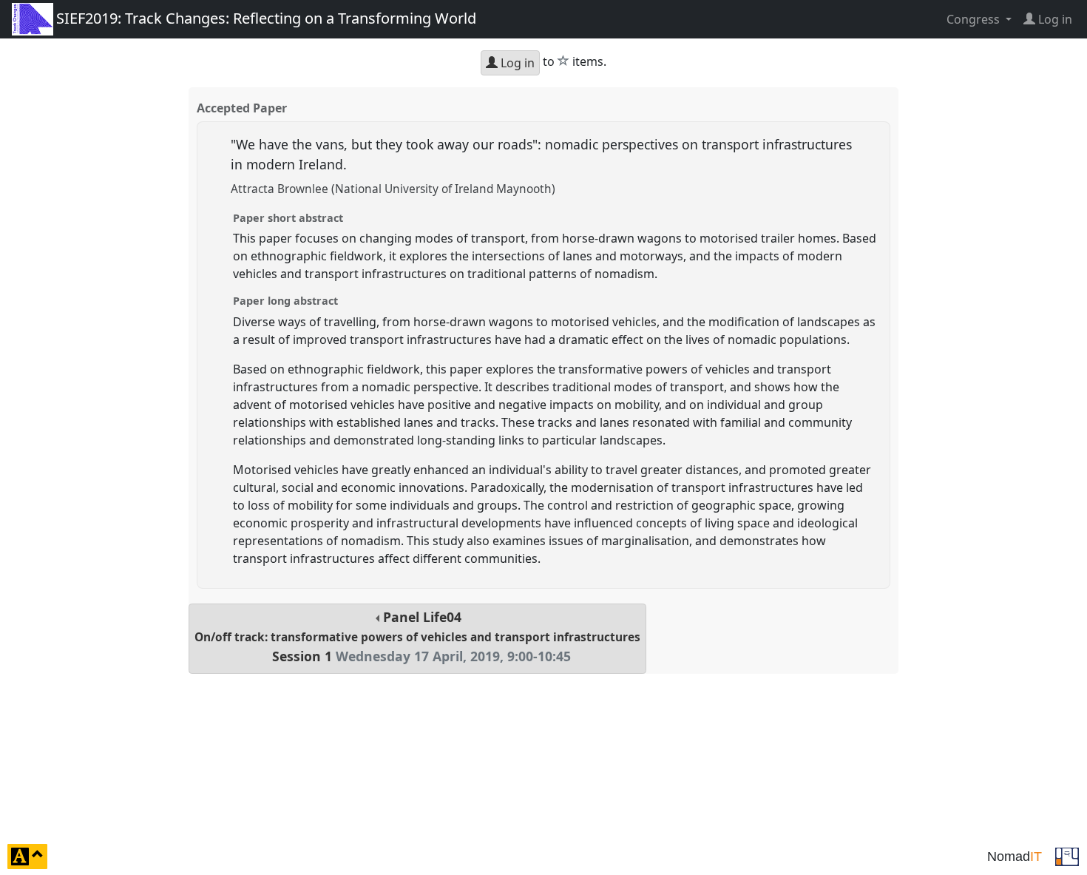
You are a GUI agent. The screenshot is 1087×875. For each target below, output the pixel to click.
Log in (516, 63)
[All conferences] (1067, 855)
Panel (417, 636)
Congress (975, 19)
